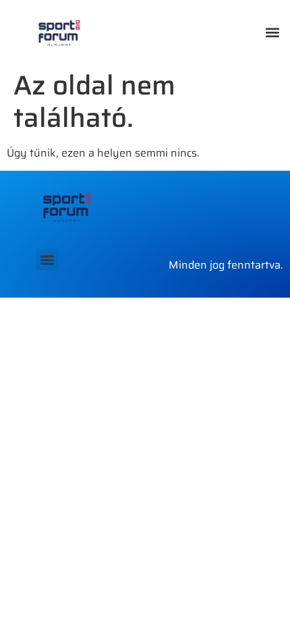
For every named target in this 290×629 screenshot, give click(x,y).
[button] (272, 32)
